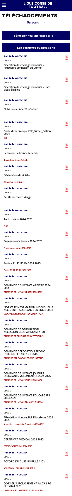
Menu (6, 5)
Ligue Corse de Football (38, 5)
